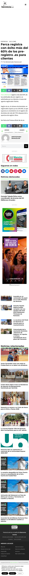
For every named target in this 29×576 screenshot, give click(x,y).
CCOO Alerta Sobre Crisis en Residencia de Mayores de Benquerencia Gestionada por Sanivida (14, 386)
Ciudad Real (3, 556)
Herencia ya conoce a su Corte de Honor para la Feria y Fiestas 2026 (14, 408)
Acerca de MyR (17, 539)
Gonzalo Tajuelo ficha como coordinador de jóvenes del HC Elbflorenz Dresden (12, 198)
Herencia (17, 551)
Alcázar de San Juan (5, 549)
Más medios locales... (20, 553)
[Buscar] (26, 146)
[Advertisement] (14, 24)
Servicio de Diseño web (20, 537)
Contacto (10, 539)
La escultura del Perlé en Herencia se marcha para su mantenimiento (20, 322)
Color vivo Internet (14, 562)
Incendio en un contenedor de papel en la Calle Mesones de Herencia (20, 299)
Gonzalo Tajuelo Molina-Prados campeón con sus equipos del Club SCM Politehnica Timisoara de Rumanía (19, 310)
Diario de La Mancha (20, 549)
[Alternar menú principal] (25, 4)
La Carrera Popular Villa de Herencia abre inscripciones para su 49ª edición (14, 429)
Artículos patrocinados (7, 537)
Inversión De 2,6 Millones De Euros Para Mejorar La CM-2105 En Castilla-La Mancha (14, 519)
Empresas (4, 41)
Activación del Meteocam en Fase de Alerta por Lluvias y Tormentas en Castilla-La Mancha (13, 496)
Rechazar (12, 573)
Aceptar (5, 573)
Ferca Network (6, 95)
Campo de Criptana (5, 553)
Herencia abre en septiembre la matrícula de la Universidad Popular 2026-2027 (13, 451)
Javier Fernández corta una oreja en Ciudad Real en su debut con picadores (14, 364)
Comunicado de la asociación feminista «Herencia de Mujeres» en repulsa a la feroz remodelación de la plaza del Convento (20, 334)
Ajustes (20, 573)
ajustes (20, 570)
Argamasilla (3, 551)
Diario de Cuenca (19, 546)
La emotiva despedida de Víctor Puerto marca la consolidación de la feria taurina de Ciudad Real (14, 474)
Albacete (3, 546)
